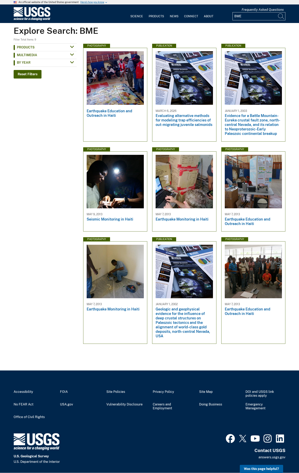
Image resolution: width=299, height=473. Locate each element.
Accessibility (23, 392)
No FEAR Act (23, 404)
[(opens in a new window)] (230, 438)
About (208, 16)
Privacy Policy (163, 392)
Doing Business (210, 404)
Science (136, 16)
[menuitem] (137, 14)
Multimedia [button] (27, 55)
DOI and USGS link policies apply (260, 394)
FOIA (64, 392)
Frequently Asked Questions (263, 10)
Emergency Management (255, 406)
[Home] (32, 20)
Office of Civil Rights (29, 417)
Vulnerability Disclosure (124, 404)
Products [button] (26, 47)
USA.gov (66, 404)
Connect (191, 16)
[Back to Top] (284, 458)
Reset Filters (27, 74)
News (174, 16)
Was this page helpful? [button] (261, 469)
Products (156, 16)
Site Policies (115, 392)
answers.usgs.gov (272, 457)
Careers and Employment (162, 406)
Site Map (206, 392)
